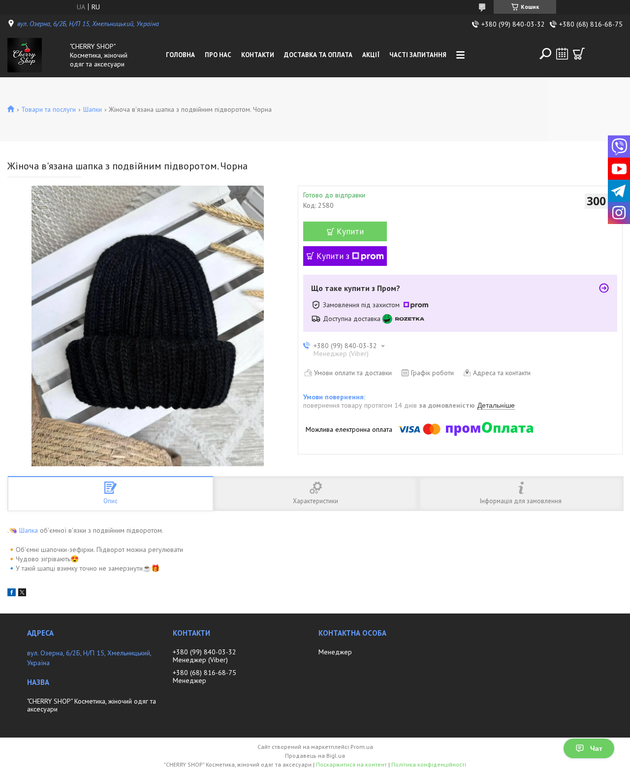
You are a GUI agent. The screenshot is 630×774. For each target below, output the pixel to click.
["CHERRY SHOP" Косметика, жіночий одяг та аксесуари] (36, 55)
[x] (22, 593)
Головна (180, 55)
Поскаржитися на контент (351, 764)
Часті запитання (417, 55)
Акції (370, 55)
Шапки (92, 109)
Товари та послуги (48, 109)
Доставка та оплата (318, 55)
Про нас (218, 55)
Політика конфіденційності (428, 764)
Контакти (257, 55)
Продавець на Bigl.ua (315, 755)
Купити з (332, 256)
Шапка (28, 530)
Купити (350, 231)
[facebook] (11, 593)
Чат (596, 748)
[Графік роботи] (562, 54)
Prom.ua (361, 746)
